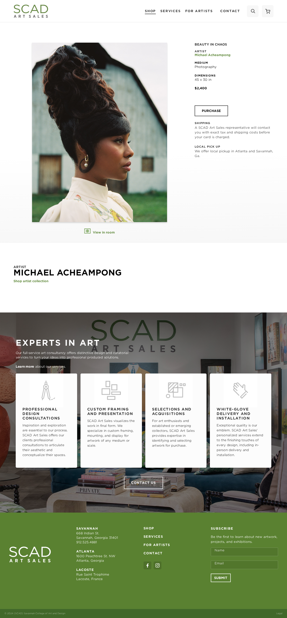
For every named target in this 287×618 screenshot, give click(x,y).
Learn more (25, 366)
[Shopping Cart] (268, 11)
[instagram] (157, 565)
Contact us (143, 483)
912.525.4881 (86, 542)
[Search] (253, 11)
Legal (279, 613)
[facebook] (147, 565)
